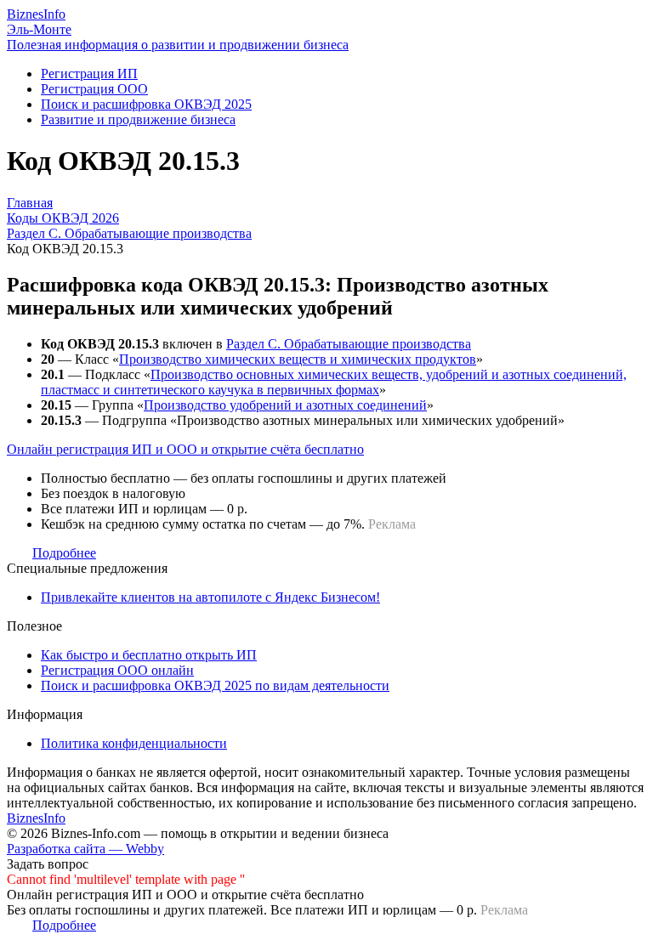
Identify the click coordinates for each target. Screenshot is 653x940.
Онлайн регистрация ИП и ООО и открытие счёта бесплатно (185, 449)
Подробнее (64, 553)
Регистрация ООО (94, 89)
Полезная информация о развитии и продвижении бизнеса (178, 44)
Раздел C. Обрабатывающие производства (348, 344)
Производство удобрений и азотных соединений (285, 405)
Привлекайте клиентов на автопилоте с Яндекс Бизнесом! (210, 597)
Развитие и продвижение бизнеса (138, 119)
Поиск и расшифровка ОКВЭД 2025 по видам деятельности (215, 685)
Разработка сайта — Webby (85, 848)
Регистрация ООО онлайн (117, 670)
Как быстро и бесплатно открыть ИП (149, 655)
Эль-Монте (39, 29)
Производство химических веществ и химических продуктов (297, 359)
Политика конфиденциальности (134, 743)
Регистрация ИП (89, 73)
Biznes (36, 14)
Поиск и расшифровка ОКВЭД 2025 (146, 104)
